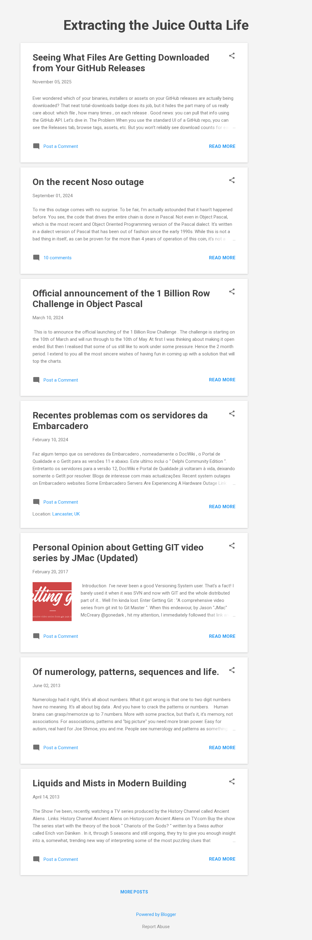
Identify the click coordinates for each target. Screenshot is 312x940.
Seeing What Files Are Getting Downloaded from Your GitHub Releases (121, 62)
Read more (222, 146)
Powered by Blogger (156, 914)
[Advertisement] (272, 134)
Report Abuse (156, 926)
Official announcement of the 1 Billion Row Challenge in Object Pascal (121, 298)
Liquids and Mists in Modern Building (109, 783)
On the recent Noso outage (88, 181)
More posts (134, 891)
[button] (232, 56)
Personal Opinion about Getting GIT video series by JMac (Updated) (118, 552)
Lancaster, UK (66, 514)
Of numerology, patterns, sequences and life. (126, 671)
